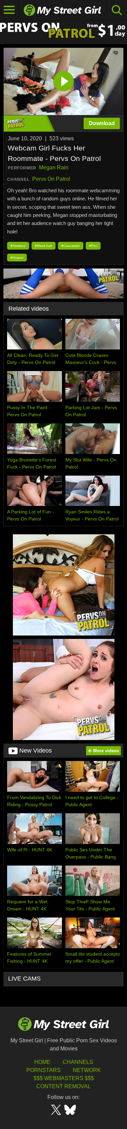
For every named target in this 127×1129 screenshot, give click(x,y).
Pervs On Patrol (51, 179)
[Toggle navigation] (9, 10)
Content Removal (63, 1086)
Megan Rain (53, 167)
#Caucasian (70, 246)
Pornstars (43, 1070)
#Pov (93, 246)
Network (87, 1070)
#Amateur (18, 246)
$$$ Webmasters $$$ (64, 1078)
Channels (78, 1062)
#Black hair (43, 246)
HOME (42, 1062)
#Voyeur (16, 257)
